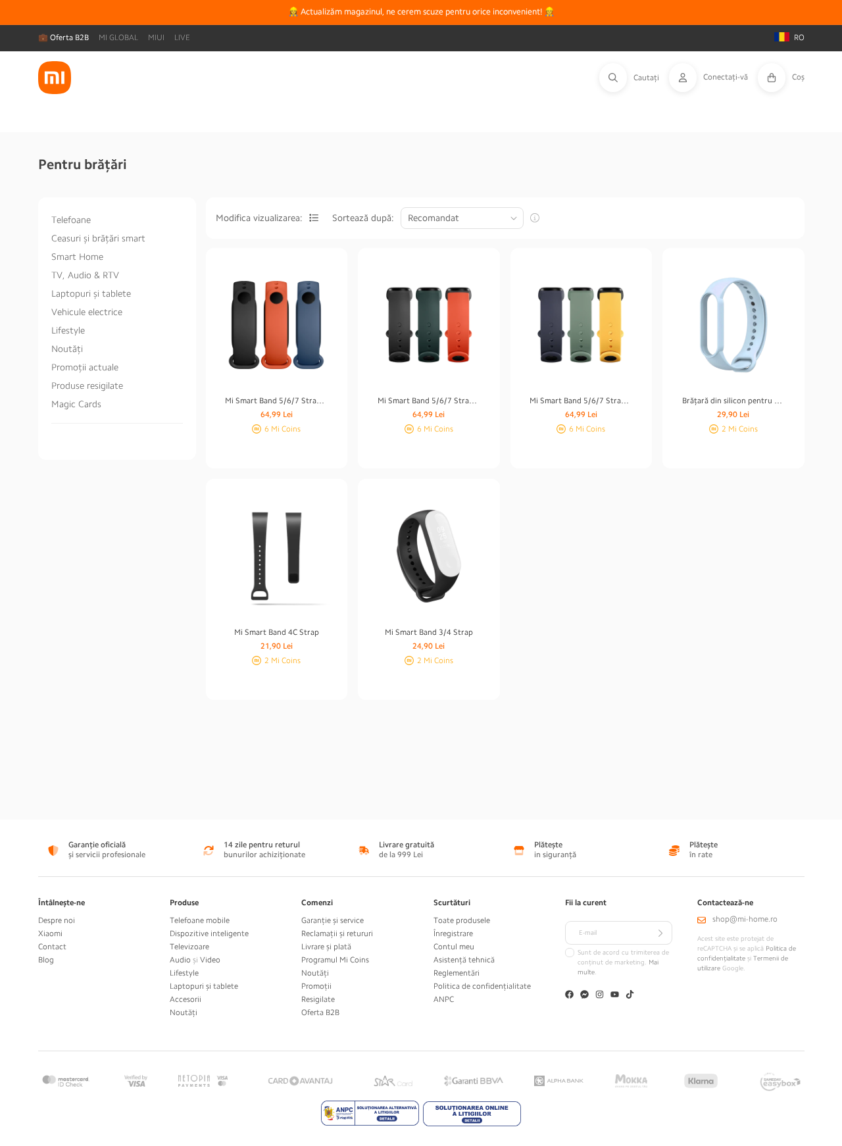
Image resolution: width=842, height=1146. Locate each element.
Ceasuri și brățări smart (98, 238)
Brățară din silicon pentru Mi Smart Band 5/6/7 (733, 401)
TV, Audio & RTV (85, 275)
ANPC (443, 999)
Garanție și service (332, 920)
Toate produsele (461, 920)
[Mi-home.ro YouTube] (614, 995)
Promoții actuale (84, 367)
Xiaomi (50, 933)
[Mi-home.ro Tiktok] (630, 995)
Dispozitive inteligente (209, 933)
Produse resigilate (87, 385)
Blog (46, 960)
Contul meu (453, 947)
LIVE (182, 37)
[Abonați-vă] (660, 932)
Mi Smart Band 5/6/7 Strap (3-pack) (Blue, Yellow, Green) (581, 401)
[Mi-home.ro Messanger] (584, 995)
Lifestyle (68, 330)
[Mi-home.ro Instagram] (599, 995)
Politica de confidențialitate (482, 986)
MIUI (156, 37)
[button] (634, 77)
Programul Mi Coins (335, 960)
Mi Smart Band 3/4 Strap (429, 632)
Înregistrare (453, 933)
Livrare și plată (326, 947)
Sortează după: (363, 217)
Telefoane (71, 219)
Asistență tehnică (464, 960)
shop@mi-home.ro (745, 919)
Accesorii (185, 999)
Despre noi (56, 920)
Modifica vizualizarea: (259, 217)
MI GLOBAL (118, 37)
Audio (180, 960)
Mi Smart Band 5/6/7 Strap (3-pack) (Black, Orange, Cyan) (429, 401)
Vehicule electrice (86, 311)
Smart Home (77, 256)
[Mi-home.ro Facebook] (569, 995)
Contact (52, 947)
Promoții (316, 986)
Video (210, 960)
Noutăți (67, 348)
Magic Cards (76, 404)
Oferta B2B (320, 1012)
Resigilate (318, 999)
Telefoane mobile (200, 920)
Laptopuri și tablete (91, 293)
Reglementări (456, 973)
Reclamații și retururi (337, 933)
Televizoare (189, 947)
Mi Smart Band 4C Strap (276, 632)
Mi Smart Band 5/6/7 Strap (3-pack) (276, 401)
